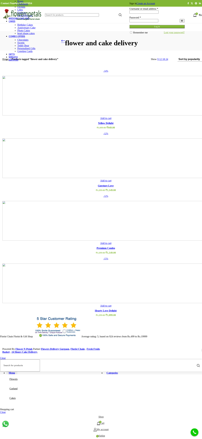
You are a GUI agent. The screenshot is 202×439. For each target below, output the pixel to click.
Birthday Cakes (25, 24)
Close (3, 358)
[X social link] (192, 3)
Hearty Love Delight (106, 310)
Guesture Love (106, 185)
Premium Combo (106, 248)
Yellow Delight (105, 123)
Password (135, 17)
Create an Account (146, 3)
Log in (157, 26)
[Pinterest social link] (196, 3)
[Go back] (63, 41)
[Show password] (182, 20)
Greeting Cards (25, 51)
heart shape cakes (26, 33)
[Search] (198, 365)
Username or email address (143, 8)
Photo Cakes (23, 30)
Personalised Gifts (26, 48)
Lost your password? (174, 32)
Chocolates (22, 39)
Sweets (20, 42)
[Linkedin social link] (200, 3)
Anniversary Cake (26, 27)
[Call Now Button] (195, 432)
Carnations (22, 4)
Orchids (21, 7)
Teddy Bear (23, 45)
